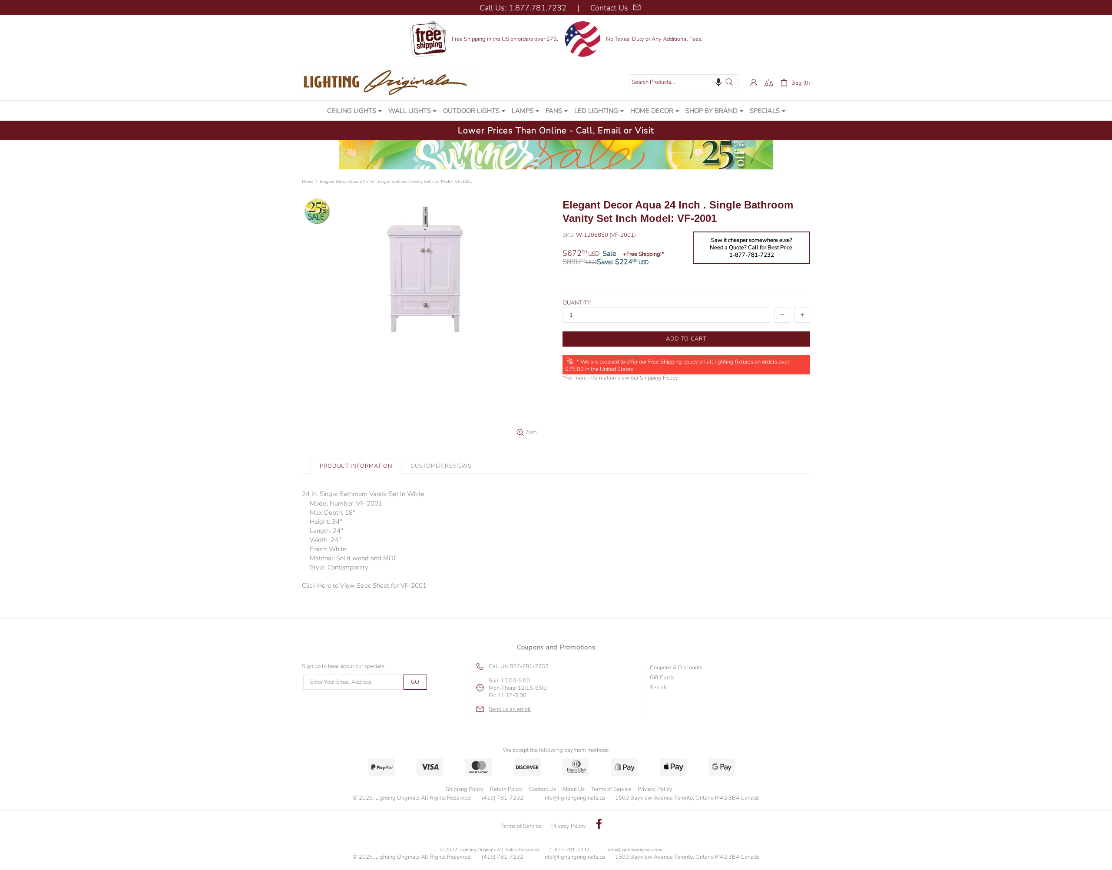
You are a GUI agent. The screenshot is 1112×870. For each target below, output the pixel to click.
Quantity (577, 303)
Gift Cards (662, 677)
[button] (718, 82)
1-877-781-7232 (569, 850)
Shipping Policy (659, 378)
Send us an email (510, 709)
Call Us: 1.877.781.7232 (523, 8)
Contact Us (542, 789)
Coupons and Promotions (556, 647)
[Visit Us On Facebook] (599, 824)
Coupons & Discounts (676, 668)
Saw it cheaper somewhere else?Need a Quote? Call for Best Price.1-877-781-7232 (752, 248)
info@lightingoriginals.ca (574, 798)
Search (658, 687)
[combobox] (683, 82)
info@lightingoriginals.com (635, 850)
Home (307, 182)
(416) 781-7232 (502, 798)
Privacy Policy (655, 789)
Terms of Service (611, 789)
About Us (573, 789)
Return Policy (506, 789)
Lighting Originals (389, 82)
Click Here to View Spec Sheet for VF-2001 (364, 585)
